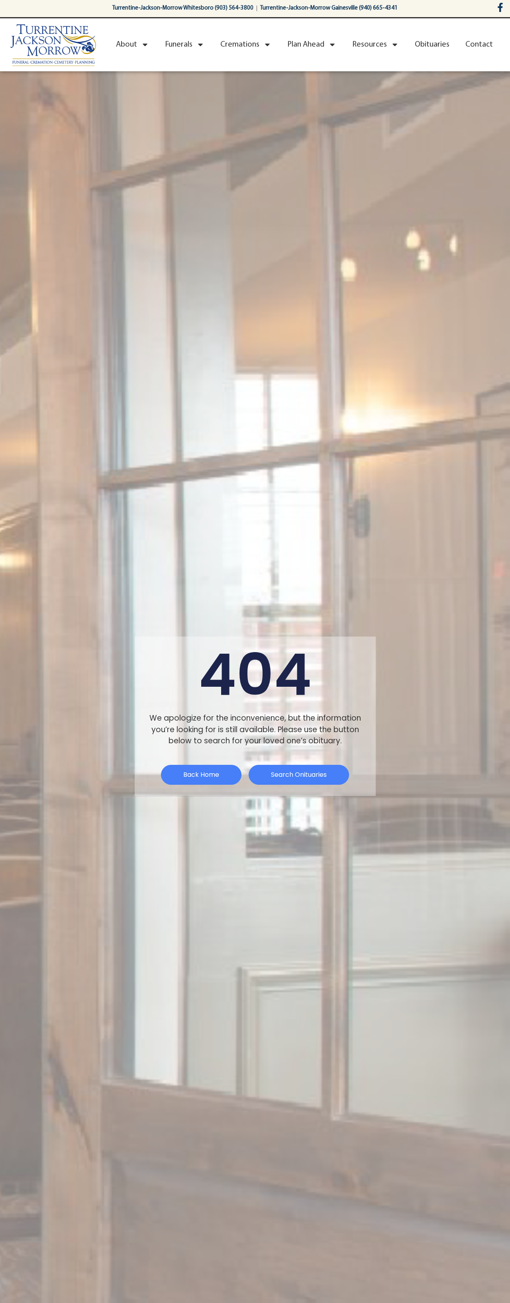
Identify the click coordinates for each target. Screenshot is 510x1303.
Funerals (178, 45)
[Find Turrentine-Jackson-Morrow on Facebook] (500, 7)
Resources (369, 45)
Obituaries (432, 45)
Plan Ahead (305, 45)
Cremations (239, 45)
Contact (479, 45)
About (126, 45)
